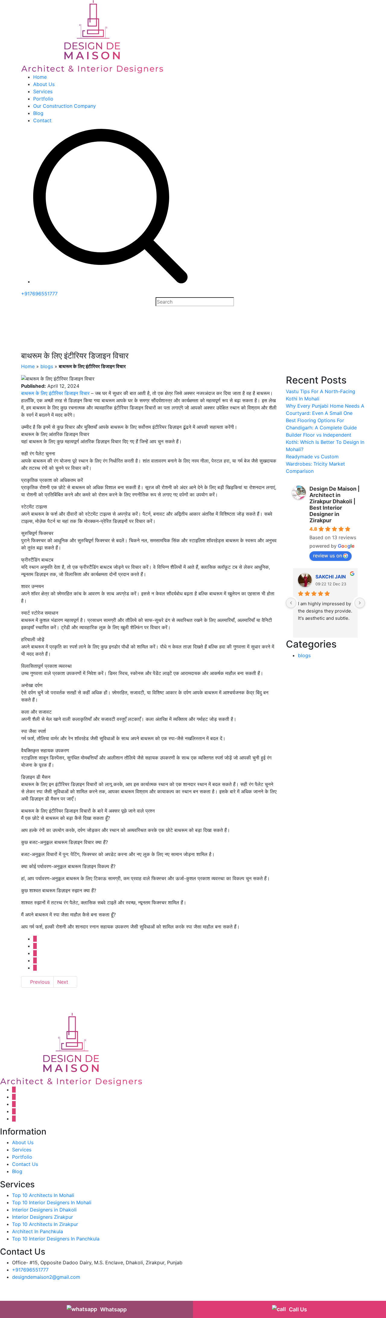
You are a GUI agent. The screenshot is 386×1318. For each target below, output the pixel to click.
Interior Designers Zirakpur (42, 1217)
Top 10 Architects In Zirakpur (45, 1224)
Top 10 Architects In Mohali (43, 1195)
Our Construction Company (64, 106)
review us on (327, 555)
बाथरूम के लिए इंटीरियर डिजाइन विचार (55, 393)
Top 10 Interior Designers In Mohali (51, 1202)
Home (40, 77)
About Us (44, 84)
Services (42, 91)
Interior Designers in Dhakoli (44, 1210)
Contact (42, 120)
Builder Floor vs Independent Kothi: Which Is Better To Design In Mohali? (325, 442)
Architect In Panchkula (37, 1231)
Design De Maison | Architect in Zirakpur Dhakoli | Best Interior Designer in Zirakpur (334, 504)
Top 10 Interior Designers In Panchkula (56, 1239)
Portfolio (43, 99)
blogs (46, 366)
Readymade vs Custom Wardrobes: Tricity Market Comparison (315, 464)
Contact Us (25, 1164)
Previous (39, 982)
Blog (38, 113)
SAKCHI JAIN (330, 577)
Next (63, 982)
